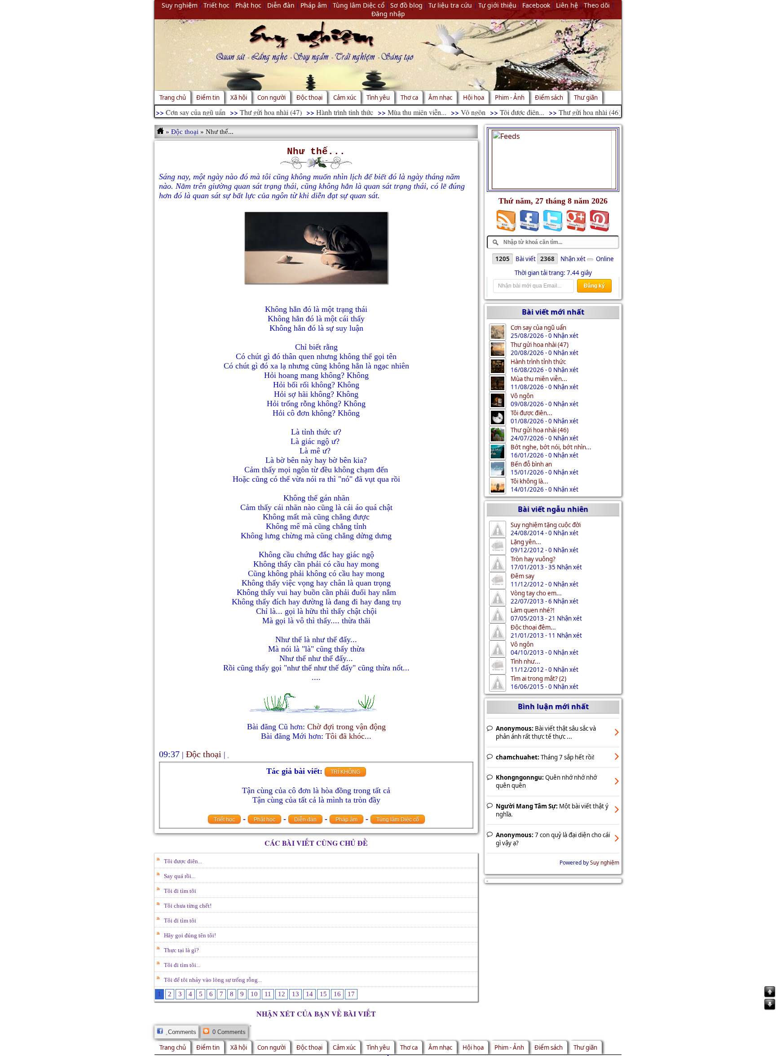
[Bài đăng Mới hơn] (769, 979)
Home (161, 131)
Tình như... (525, 661)
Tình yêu (378, 97)
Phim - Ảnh (510, 97)
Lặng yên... (526, 542)
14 (309, 994)
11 (268, 994)
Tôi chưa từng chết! (188, 905)
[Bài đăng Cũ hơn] (769, 966)
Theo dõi (597, 5)
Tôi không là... (529, 481)
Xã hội (238, 97)
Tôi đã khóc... (348, 736)
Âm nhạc (440, 97)
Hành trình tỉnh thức (322, 112)
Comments (181, 1032)
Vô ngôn (450, 112)
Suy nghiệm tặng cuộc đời (546, 525)
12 (281, 994)
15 (323, 994)
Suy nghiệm (604, 862)
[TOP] (769, 996)
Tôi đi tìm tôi (180, 890)
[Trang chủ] (769, 954)
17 (351, 994)
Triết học (224, 819)
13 (295, 994)
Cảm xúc (344, 97)
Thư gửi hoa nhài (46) (567, 112)
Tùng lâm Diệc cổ (397, 819)
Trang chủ (172, 97)
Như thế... (316, 151)
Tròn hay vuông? (533, 559)
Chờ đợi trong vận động (346, 726)
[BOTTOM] (769, 1009)
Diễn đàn (305, 819)
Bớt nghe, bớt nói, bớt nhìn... (551, 447)
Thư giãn (586, 97)
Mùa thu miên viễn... (394, 112)
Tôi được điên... (499, 112)
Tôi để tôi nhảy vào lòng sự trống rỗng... (213, 979)
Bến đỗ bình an (531, 464)
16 (337, 994)
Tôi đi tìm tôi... (182, 965)
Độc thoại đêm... (533, 627)
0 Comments (228, 1032)
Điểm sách (549, 97)
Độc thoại (309, 97)
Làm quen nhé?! (533, 610)
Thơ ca (409, 97)
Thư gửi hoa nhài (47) (248, 112)
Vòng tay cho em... (536, 593)
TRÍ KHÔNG (345, 772)
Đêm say (522, 576)
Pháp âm (346, 819)
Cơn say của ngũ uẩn (173, 112)
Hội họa (473, 97)
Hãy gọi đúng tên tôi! (190, 935)
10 (254, 994)
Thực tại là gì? (181, 950)
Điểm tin (208, 97)
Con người (271, 97)
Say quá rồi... (179, 876)
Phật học (264, 819)
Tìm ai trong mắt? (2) (538, 678)
